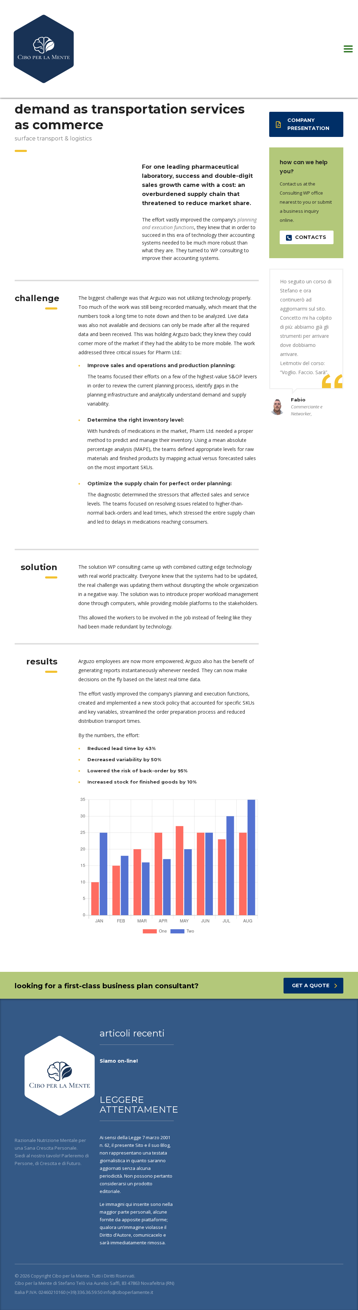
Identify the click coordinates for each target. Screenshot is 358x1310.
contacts (310, 237)
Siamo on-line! (119, 1061)
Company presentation (308, 124)
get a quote (310, 985)
